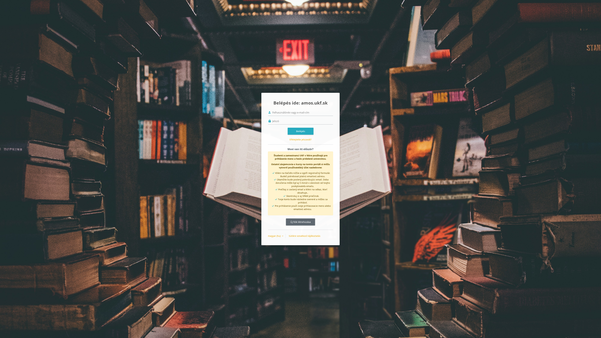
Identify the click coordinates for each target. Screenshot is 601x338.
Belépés (300, 131)
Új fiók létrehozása (300, 221)
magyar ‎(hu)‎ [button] (274, 235)
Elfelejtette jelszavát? (300, 139)
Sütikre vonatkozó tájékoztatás (304, 235)
